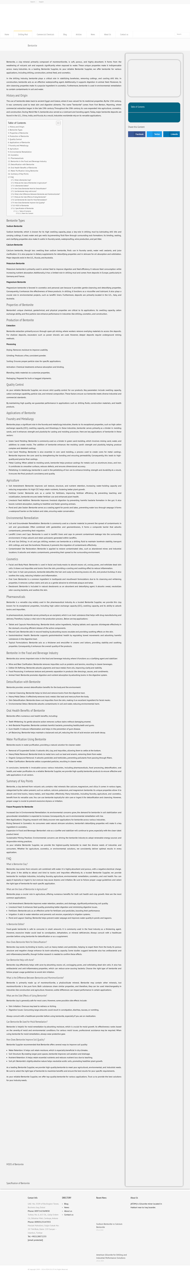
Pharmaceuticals (17, 158)
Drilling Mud (23, 34)
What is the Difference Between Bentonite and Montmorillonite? (37, 194)
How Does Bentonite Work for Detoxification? (30, 188)
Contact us (124, 34)
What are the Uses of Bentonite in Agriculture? (30, 183)
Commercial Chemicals (45, 34)
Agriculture (14, 148)
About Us (107, 34)
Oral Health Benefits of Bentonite (24, 167)
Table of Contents (25, 211)
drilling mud (90, 231)
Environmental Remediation (21, 152)
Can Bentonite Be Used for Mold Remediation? (30, 200)
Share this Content (27, 213)
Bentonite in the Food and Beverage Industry (29, 161)
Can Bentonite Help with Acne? (25, 191)
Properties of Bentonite (19, 133)
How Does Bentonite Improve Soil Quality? (29, 203)
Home (7, 34)
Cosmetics (14, 155)
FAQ (12, 177)
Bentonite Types (16, 130)
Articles (79, 34)
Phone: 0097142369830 (39, 1211)
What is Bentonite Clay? (22, 180)
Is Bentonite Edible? (21, 186)
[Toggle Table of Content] (57, 123)
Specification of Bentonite (24, 208)
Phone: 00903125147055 (39, 1222)
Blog (65, 34)
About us (68, 1211)
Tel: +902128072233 (37, 1236)
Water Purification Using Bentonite (24, 170)
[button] (177, 107)
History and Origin (17, 126)
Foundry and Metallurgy (18, 145)
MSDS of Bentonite (22, 205)
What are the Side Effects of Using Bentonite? (30, 197)
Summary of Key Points (20, 174)
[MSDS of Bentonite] (9, 1154)
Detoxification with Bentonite (22, 164)
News (93, 34)
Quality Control (16, 139)
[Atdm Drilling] (95, 26)
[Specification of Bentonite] (9, 1173)
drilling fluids (84, 403)
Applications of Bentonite (20, 142)
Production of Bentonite (19, 136)
